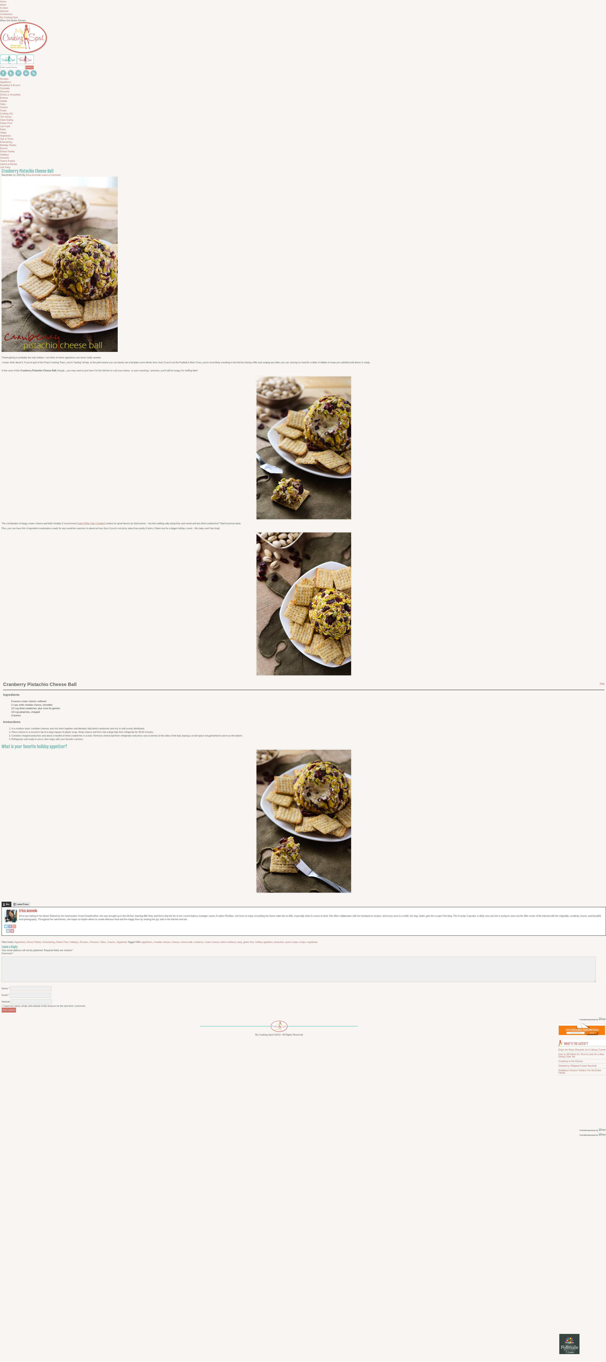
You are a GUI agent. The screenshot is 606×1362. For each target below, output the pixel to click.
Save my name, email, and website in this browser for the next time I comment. (45, 1006)
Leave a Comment (51, 175)
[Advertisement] (582, 1187)
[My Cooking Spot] (581, 1035)
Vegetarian (121, 942)
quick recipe (291, 942)
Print (602, 683)
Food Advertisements (587, 1020)
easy (239, 942)
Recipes (84, 942)
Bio (7, 904)
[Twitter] (6, 927)
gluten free (248, 942)
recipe (302, 942)
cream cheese (211, 942)
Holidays (74, 942)
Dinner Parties (34, 942)
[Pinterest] (12, 931)
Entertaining (49, 942)
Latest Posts (23, 904)
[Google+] (14, 927)
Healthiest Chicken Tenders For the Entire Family (579, 1071)
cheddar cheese (162, 942)
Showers (94, 942)
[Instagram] (8, 931)
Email (5, 995)
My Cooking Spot (9, 17)
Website (6, 1001)
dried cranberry (228, 942)
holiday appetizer (264, 942)
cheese (175, 942)
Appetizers (20, 942)
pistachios (279, 942)
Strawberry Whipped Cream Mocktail (577, 1065)
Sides (103, 942)
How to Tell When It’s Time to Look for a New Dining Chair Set (581, 1055)
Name (5, 988)
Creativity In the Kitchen (570, 1061)
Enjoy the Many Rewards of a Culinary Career (582, 1049)
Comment (7, 953)
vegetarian (312, 942)
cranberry (198, 942)
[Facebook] (10, 927)
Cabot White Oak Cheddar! (91, 523)
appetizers (147, 942)
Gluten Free (62, 942)
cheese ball (186, 942)
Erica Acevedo (28, 911)
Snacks (111, 942)
